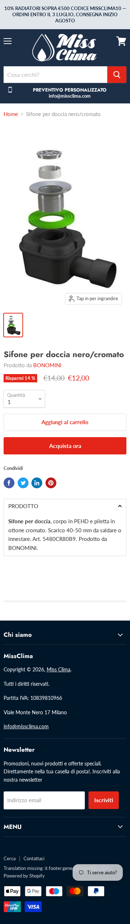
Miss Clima (58, 669)
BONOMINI (47, 365)
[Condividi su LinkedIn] (36, 482)
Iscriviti (103, 799)
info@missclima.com (26, 726)
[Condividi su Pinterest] (51, 482)
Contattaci (33, 858)
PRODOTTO (23, 506)
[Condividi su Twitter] (23, 482)
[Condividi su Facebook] (9, 482)
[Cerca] (116, 74)
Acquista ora (65, 445)
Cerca (10, 858)
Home (11, 114)
